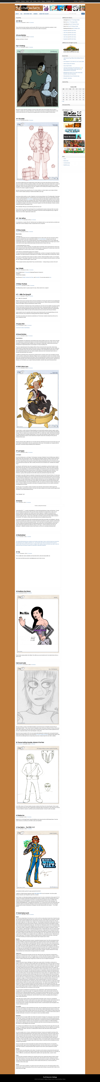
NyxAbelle (18, 553)
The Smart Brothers (42, 239)
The (17, 541)
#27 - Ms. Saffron (21, 218)
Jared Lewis (18, 120)
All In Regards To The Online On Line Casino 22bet (74, 61)
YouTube (31, 277)
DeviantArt (38, 277)
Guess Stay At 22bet (68, 65)
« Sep (63, 101)
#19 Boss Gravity (20, 230)
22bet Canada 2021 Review (69, 63)
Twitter (24, 277)
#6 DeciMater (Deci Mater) (23, 591)
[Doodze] (72, 121)
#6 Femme (19, 501)
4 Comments (30, 335)
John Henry (66, 32)
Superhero (18, 1)
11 (63, 95)
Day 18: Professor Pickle (74, 24)
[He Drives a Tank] (72, 138)
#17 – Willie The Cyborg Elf (23, 294)
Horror (39, 1)
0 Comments (31, 22)
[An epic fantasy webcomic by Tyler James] (74, 146)
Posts (76, 1)
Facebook (28, 277)
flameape (17, 828)
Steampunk (48, 1)
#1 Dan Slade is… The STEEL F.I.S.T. (25, 827)
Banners (36, 13)
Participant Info (28, 13)
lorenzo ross (18, 47)
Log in (65, 158)
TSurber (17, 536)
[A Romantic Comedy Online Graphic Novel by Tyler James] (72, 132)
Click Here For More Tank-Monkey (23, 327)
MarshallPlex (18, 269)
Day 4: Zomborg (20, 46)
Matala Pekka (18, 22)
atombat (17, 592)
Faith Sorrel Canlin (21, 663)
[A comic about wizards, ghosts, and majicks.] (72, 127)
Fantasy (23, 1)
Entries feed (66, 160)
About (17, 13)
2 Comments (30, 47)
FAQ (21, 13)
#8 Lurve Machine (21, 35)
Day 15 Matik (19, 268)
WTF (53, 1)
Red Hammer (29, 199)
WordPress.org (66, 165)
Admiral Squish (18, 914)
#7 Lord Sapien (20, 451)
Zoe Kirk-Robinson (19, 664)
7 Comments (29, 828)
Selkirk (17, 502)
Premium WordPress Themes (60, 1079)
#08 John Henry (73, 30)
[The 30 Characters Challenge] (50, 10)
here (50, 277)
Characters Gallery (44, 13)
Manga (43, 1)
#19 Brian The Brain (21, 284)
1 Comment (29, 536)
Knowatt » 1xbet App (68, 78)
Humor (27, 1)
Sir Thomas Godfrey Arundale (42, 734)
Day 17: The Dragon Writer (74, 19)
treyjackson (18, 231)
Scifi (31, 1)
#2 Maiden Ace (20, 815)
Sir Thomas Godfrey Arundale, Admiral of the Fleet (30, 742)
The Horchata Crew (19, 219)
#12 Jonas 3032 (20, 324)
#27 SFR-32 (19, 21)
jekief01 (17, 325)
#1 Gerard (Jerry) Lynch (22, 913)
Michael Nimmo (18, 36)
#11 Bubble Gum (76, 28)
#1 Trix (18, 552)
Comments (82, 1)
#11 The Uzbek (20, 119)
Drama (34, 1)
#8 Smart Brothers (21, 334)
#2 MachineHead (20, 535)
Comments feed (67, 162)
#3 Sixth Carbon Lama (22, 366)
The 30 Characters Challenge (50, 1077)
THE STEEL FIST (37, 893)
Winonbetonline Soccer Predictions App (71, 76)
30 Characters (27, 272)
